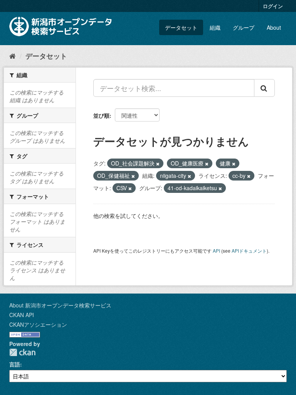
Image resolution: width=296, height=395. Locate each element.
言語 (14, 364)
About (274, 27)
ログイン (273, 6)
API (216, 250)
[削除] (158, 163)
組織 (215, 27)
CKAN (22, 352)
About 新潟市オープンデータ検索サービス (60, 305)
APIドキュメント (249, 250)
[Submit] (264, 88)
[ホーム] (12, 56)
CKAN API (21, 315)
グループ (243, 27)
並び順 (101, 115)
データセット (181, 27)
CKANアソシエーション (38, 324)
